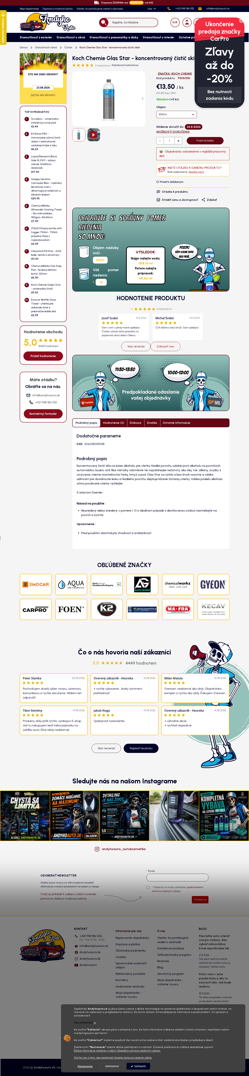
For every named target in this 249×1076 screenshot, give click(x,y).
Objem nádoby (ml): (106, 250)
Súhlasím (140, 1066)
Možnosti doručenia (173, 132)
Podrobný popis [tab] (86, 422)
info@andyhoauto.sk (94, 946)
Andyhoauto (88, 965)
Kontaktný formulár (43, 413)
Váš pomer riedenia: (106, 272)
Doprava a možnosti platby (58, 8)
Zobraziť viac (165, 346)
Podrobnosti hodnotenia (125, 65)
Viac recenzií (135, 346)
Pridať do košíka (205, 140)
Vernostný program (170, 973)
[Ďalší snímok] (142, 99)
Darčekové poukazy (170, 948)
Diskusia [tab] (135, 422)
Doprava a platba (128, 944)
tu (94, 1022)
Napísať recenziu (141, 748)
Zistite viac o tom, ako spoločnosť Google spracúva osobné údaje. (113, 1057)
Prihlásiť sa (200, 899)
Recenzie (163, 961)
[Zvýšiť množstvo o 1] (178, 141)
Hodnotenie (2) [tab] (113, 422)
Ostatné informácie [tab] (176, 422)
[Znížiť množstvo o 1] (160, 141)
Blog (160, 967)
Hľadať (103, 22)
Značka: (175, 73)
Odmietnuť (112, 1066)
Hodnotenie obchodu (130, 986)
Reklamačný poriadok (130, 973)
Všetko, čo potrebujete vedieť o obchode (99, 8)
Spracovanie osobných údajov (131, 965)
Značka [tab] (152, 422)
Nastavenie (85, 1066)
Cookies (121, 957)
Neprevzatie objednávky (132, 938)
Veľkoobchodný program (174, 955)
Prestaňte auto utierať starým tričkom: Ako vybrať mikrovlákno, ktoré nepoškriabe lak (214, 942)
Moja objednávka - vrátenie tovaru (128, 995)
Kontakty (122, 980)
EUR (175, 22)
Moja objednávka (29, 8)
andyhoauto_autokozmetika (124, 849)
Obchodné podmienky (131, 950)
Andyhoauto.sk (90, 952)
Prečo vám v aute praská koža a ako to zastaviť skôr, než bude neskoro (215, 980)
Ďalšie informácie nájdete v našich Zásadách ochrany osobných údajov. (117, 1050)
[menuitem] (34, 37)
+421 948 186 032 (92, 937)
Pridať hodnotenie (43, 356)
